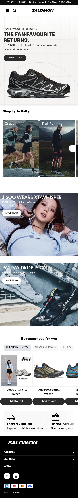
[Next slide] (72, 148)
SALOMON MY (15, 493)
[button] (7, 10)
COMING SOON (15, 58)
